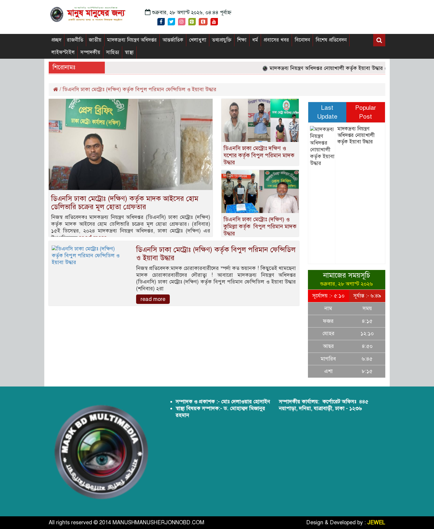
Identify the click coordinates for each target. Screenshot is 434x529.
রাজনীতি (75, 40)
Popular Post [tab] (365, 112)
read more (153, 299)
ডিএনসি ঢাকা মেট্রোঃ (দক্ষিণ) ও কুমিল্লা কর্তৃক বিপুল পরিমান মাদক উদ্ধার (259, 226)
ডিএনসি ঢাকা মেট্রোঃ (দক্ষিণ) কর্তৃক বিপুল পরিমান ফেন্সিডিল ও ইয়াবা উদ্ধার (216, 253)
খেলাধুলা (197, 40)
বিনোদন (302, 40)
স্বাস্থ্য (129, 52)
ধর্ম (255, 40)
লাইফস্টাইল (63, 52)
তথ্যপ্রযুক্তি (221, 40)
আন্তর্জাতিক (172, 40)
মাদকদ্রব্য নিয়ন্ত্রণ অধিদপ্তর (132, 40)
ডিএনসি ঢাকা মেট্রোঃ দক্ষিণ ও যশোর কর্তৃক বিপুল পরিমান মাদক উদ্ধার (258, 155)
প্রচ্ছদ (56, 40)
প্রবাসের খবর (276, 40)
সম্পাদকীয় (90, 52)
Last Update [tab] (327, 112)
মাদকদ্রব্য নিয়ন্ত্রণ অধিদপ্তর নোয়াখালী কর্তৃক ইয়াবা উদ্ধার (318, 68)
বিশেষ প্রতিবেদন (331, 40)
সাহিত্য (112, 52)
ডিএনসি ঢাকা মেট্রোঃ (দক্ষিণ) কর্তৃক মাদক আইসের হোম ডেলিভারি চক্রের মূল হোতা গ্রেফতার (124, 202)
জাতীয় (95, 40)
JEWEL (376, 522)
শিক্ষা (242, 40)
